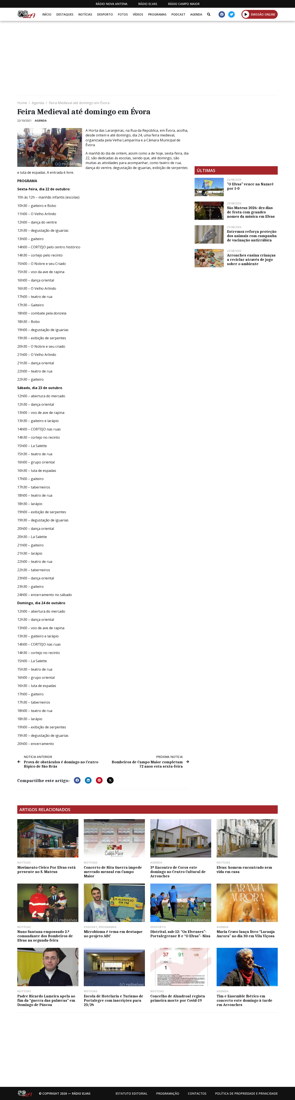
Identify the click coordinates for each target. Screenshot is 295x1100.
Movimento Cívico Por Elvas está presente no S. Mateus (46, 869)
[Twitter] (231, 14)
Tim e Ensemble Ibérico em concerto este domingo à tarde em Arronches (244, 1000)
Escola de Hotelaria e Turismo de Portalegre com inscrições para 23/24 (113, 1000)
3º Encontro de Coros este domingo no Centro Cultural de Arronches (178, 871)
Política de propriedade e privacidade (246, 1093)
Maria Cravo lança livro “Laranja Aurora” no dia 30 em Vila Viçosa (246, 933)
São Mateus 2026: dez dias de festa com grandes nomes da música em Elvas (251, 212)
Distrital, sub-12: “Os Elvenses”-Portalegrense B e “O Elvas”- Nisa (180, 933)
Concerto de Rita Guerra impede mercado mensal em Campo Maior (113, 871)
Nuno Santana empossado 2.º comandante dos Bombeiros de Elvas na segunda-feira (45, 935)
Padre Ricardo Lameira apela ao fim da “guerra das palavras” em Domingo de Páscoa (46, 1000)
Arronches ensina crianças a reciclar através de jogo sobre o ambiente (251, 259)
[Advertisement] (146, 60)
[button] (245, 14)
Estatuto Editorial (132, 1093)
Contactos (197, 1093)
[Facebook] (222, 14)
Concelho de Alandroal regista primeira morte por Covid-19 (177, 998)
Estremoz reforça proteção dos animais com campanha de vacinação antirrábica (252, 235)
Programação (167, 1093)
